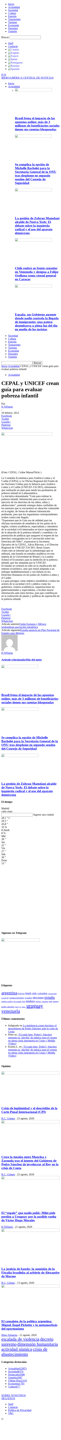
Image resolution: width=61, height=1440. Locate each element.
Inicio (11, 4)
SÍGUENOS (8, 1398)
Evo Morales (17, 1001)
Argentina (9, 992)
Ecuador (28, 998)
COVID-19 (4, 998)
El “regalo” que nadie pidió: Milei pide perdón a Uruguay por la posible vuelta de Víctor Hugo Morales (28, 1216)
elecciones (38, 997)
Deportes (13, 28)
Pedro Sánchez (7, 1007)
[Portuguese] (15, 62)
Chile (34, 993)
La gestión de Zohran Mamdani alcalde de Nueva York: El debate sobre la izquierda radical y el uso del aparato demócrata (37, 225)
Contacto (13, 46)
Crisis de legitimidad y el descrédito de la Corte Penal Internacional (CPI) (29, 1110)
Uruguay (34, 1005)
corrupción (52, 994)
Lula (23, 1001)
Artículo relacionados (13, 659)
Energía (12, 16)
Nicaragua (45, 1001)
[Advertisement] (30, 896)
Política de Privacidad (19, 1410)
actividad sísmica (16, 1349)
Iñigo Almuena (9, 1335)
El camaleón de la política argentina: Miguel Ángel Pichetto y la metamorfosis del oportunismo (29, 1325)
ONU (50, 1001)
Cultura (12, 13)
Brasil (28, 993)
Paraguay (56, 1001)
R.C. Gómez (8, 1118)
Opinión (12, 31)
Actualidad (14, 7)
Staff (10, 43)
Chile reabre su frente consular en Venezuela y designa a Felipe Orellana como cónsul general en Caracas (36, 273)
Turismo (12, 22)
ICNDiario (7, 406)
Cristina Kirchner (16, 998)
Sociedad (13, 10)
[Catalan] (13, 49)
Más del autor (34, 659)
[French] (13, 55)
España (49, 997)
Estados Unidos (7, 1001)
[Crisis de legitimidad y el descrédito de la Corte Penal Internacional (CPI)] (30, 1073)
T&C (11, 1413)
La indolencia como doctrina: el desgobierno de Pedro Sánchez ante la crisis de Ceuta (33, 1028)
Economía (13, 25)
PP (20, 1007)
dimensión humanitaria (37, 1344)
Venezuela (10, 1011)
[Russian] (13, 65)
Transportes (14, 19)
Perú (17, 1007)
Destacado (16, 1374)
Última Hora (17, 1380)
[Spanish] (13, 68)
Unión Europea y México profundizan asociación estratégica (23, 625)
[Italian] (12, 59)
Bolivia (21, 993)
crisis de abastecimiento (24, 1352)
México (38, 1001)
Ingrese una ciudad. (43, 814)
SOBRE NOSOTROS (13, 1395)
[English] (13, 52)
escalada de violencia (20, 1339)
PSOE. (24, 1007)
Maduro (30, 1001)
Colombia (42, 993)
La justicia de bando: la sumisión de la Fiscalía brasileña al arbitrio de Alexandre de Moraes (30, 1272)
